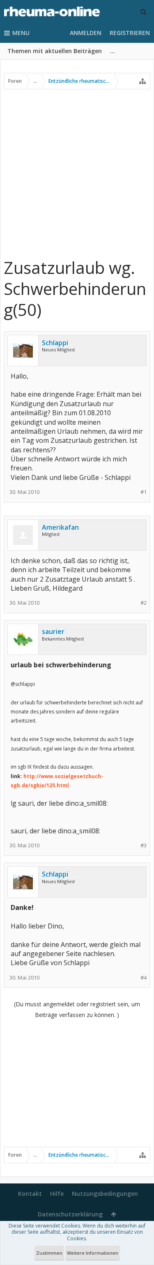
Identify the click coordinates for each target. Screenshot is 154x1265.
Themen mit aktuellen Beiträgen (54, 51)
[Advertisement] (77, 173)
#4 (143, 977)
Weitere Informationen (92, 1253)
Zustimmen (49, 1253)
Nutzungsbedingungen (105, 1193)
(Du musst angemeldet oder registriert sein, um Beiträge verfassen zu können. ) (77, 1009)
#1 (143, 492)
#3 (143, 845)
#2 (143, 602)
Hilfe (57, 1193)
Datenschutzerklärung (70, 1214)
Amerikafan (60, 527)
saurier (53, 631)
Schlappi (55, 343)
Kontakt (30, 1193)
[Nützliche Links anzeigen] (142, 81)
